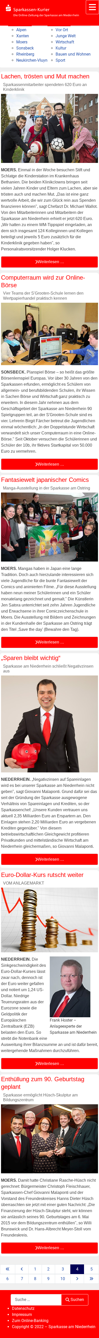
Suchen (77, 1299)
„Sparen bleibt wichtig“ (30, 657)
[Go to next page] (77, 1279)
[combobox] (36, 1300)
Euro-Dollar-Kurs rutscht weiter (42, 874)
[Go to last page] (91, 1279)
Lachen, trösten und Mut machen (45, 76)
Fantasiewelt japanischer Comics (45, 479)
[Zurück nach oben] (90, 1328)
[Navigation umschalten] (92, 7)
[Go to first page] (7, 1269)
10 (62, 1278)
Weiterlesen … (51, 262)
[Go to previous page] (22, 1269)
